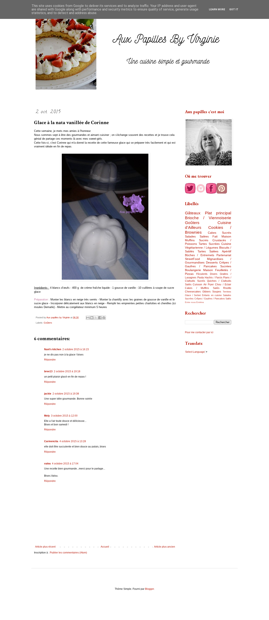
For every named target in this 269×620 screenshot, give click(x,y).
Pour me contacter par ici (199, 332)
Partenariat (223, 255)
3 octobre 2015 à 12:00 (64, 415)
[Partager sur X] (96, 318)
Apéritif (226, 251)
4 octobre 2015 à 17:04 (65, 463)
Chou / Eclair (223, 284)
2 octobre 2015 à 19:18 (67, 371)
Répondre (50, 359)
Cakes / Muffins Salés (202, 288)
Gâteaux (192, 213)
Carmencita (51, 441)
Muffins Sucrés (196, 240)
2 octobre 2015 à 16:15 (75, 349)
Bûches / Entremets (199, 255)
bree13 (48, 371)
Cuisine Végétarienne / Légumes (208, 245)
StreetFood (192, 259)
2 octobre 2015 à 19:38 (66, 393)
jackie (47, 393)
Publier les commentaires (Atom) (68, 552)
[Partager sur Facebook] (100, 318)
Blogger (149, 588)
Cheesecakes (193, 291)
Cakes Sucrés (219, 232)
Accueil (105, 546)
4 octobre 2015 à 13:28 (72, 441)
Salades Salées (197, 236)
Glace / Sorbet (193, 295)
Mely (47, 415)
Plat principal (218, 213)
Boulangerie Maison (199, 270)
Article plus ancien (164, 546)
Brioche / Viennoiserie (208, 218)
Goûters (48, 322)
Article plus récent (45, 546)
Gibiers (206, 291)
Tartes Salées (208, 251)
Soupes (216, 291)
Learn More (217, 9)
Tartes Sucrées (209, 243)
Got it (233, 9)
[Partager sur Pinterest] (104, 318)
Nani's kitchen (52, 349)
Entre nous (190, 302)
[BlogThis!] (92, 318)
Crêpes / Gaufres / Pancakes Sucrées (208, 264)
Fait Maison (221, 236)
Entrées (200, 302)
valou (47, 463)
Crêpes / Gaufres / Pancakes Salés (212, 298)
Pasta (200, 277)
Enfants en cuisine (212, 295)
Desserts (212, 262)
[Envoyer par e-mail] (88, 318)
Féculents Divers (206, 274)
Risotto (227, 288)
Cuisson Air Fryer (203, 284)
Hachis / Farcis (213, 277)
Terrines (227, 291)
